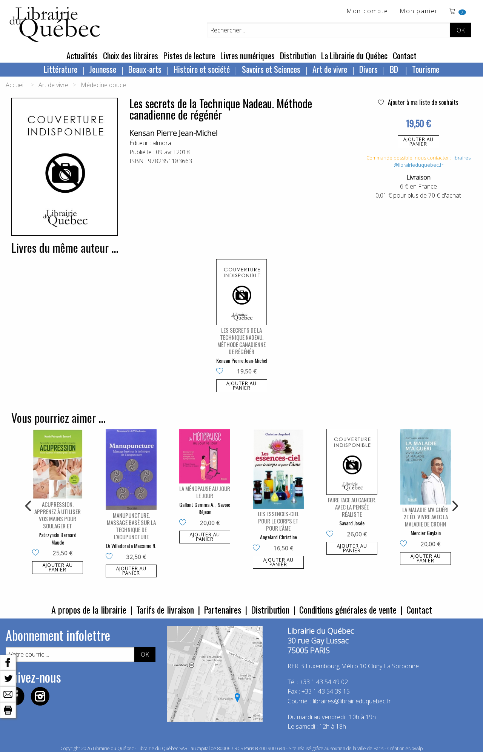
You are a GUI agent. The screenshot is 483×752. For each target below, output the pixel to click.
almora (161, 143)
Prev (29, 506)
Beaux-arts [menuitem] (145, 69)
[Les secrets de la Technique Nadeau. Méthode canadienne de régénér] (241, 292)
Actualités (82, 55)
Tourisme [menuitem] (425, 69)
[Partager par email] (8, 693)
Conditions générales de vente (348, 609)
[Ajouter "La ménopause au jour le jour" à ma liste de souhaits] (184, 523)
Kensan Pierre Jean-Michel (173, 133)
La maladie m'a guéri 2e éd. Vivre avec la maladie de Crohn (425, 516)
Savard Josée (352, 523)
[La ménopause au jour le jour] (204, 456)
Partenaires (222, 609)
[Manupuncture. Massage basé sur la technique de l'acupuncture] (131, 469)
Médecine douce (103, 85)
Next (454, 506)
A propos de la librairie (88, 609)
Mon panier (419, 11)
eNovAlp (414, 748)
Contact (405, 55)
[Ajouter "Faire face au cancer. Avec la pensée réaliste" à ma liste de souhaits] (331, 534)
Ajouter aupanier (418, 141)
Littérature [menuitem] (60, 69)
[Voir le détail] (241, 292)
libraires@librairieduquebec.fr (432, 161)
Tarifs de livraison (165, 609)
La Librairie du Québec (354, 55)
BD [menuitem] (395, 69)
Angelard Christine (278, 537)
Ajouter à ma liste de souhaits (422, 102)
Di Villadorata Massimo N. (131, 545)
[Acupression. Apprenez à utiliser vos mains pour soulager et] (57, 464)
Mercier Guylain (426, 533)
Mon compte (367, 11)
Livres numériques (247, 55)
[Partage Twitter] (8, 678)
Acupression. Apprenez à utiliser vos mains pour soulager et (57, 515)
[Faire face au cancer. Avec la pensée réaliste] (351, 462)
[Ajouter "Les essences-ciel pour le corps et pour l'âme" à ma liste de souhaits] (258, 548)
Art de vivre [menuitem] (329, 69)
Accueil (15, 85)
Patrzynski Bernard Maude (57, 538)
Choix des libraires (130, 55)
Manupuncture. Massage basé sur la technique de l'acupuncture (131, 526)
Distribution (298, 55)
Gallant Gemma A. (196, 504)
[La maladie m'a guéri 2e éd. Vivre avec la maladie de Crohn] (425, 467)
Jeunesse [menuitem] (102, 69)
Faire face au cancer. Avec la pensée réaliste (352, 507)
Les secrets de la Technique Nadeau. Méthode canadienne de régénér (241, 341)
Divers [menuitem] (368, 69)
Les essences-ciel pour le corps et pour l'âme (278, 521)
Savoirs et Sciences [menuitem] (271, 69)
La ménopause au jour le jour (204, 492)
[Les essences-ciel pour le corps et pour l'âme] (278, 469)
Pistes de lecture (189, 55)
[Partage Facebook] (8, 662)
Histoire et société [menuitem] (202, 69)
